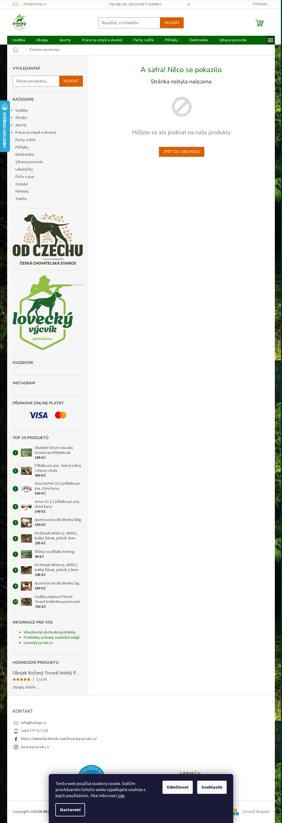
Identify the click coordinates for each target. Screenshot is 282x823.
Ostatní (21, 184)
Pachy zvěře (25, 140)
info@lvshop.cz (33, 723)
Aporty (21, 125)
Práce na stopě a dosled (35, 132)
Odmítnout (178, 787)
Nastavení (70, 810)
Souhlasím (212, 787)
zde (121, 796)
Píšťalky (22, 147)
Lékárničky (24, 169)
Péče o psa (24, 177)
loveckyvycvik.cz (35, 747)
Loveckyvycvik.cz (38, 643)
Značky (21, 199)
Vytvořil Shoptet (256, 811)
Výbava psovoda (29, 162)
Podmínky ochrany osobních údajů (52, 637)
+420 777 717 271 (34, 731)
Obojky (21, 117)
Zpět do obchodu (181, 151)
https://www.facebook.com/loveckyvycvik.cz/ (59, 739)
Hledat (171, 22)
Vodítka (21, 110)
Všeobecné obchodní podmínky (135, 4)
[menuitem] (19, 40)
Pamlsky (22, 191)
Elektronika (24, 154)
